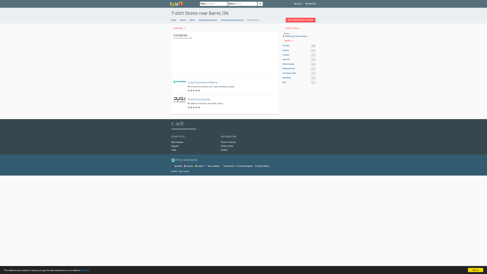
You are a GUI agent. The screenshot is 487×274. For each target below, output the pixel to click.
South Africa (228, 166)
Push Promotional (199, 99)
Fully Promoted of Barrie (203, 82)
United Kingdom (245, 166)
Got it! (476, 270)
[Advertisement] (219, 59)
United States (263, 166)
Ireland (200, 166)
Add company (177, 142)
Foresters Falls (289, 73)
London (286, 55)
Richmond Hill (289, 68)
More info (84, 270)
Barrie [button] (288, 41)
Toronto (286, 45)
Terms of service (228, 142)
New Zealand (213, 166)
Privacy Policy (227, 146)
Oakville (286, 59)
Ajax (284, 82)
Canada (189, 166)
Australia (178, 166)
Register (311, 4)
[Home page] (176, 4)
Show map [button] (178, 28)
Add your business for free (300, 20)
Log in (299, 4)
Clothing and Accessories (296, 36)
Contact (224, 150)
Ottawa (286, 50)
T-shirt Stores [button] (291, 28)
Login (173, 150)
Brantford (287, 77)
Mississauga (288, 64)
